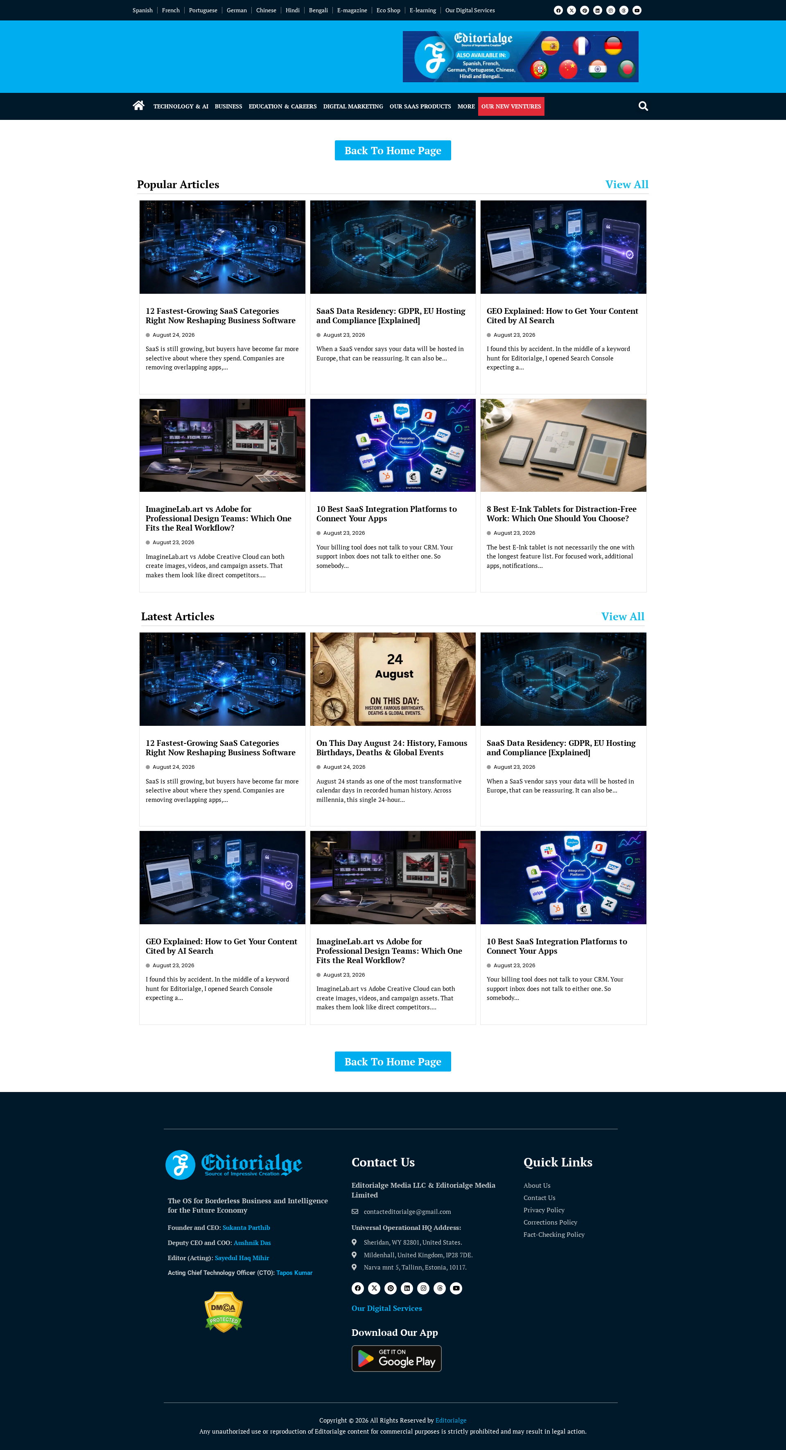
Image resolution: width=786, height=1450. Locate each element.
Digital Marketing (353, 106)
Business (228, 106)
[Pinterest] (584, 10)
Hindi (293, 10)
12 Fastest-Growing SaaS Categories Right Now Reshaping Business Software (221, 315)
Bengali (318, 10)
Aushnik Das (252, 1242)
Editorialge (451, 1420)
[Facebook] (558, 10)
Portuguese (203, 10)
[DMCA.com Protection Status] (224, 1330)
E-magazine (352, 10)
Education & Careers (283, 106)
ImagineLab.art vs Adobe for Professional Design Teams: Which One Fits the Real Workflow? (218, 518)
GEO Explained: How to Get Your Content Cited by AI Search (563, 315)
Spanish (143, 10)
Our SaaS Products (420, 106)
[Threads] (623, 10)
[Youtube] (636, 10)
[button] (643, 106)
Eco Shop (388, 10)
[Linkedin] (597, 10)
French (171, 10)
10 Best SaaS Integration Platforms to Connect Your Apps (386, 513)
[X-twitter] (571, 10)
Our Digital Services (470, 10)
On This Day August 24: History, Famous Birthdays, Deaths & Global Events (392, 747)
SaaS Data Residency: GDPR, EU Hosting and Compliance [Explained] (390, 315)
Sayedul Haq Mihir (242, 1258)
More (466, 106)
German (237, 10)
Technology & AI (181, 106)
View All (627, 184)
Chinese (266, 10)
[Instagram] (610, 10)
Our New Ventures (511, 106)
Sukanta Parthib (246, 1227)
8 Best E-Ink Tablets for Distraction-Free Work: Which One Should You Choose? (562, 513)
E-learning (423, 10)
